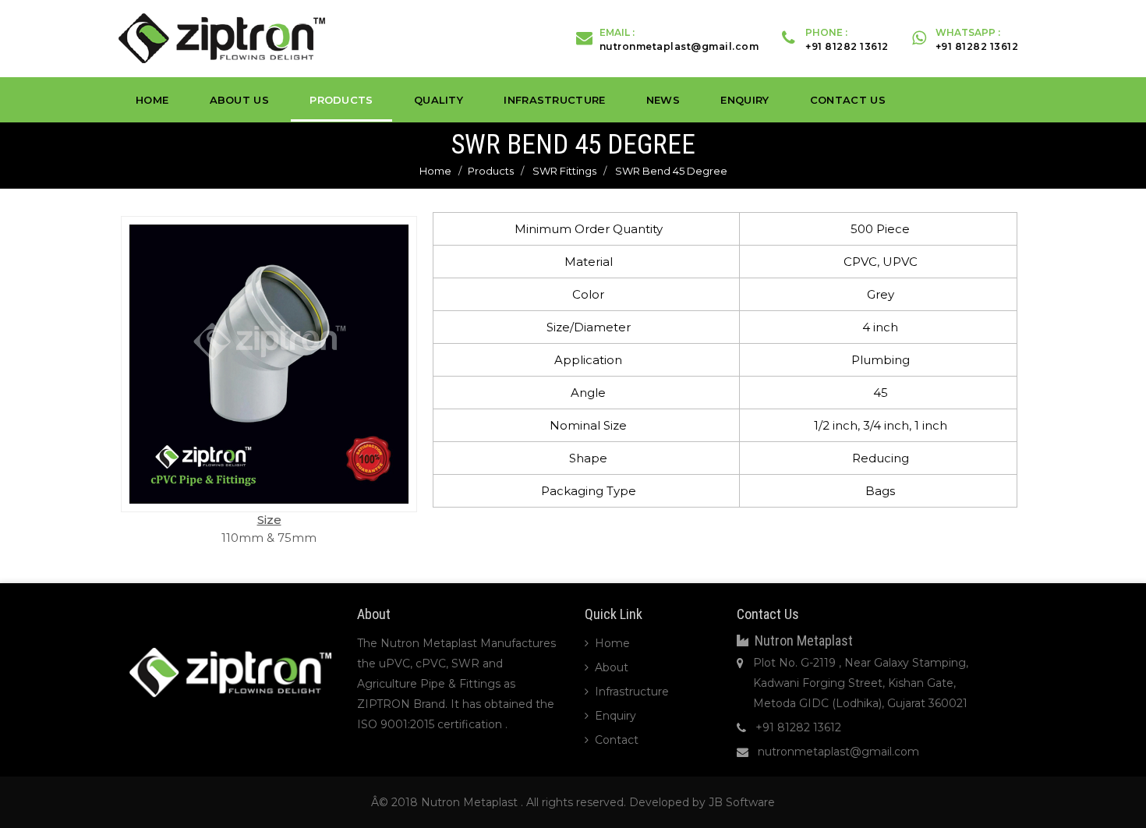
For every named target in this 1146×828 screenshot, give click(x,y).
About (611, 667)
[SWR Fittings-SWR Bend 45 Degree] (269, 364)
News (663, 100)
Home (152, 100)
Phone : (847, 39)
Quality (438, 100)
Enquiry (744, 100)
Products (341, 100)
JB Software (742, 802)
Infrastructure (554, 100)
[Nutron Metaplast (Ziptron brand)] (222, 37)
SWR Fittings (564, 171)
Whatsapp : (977, 39)
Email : (679, 39)
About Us (239, 100)
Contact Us (848, 100)
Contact (616, 740)
